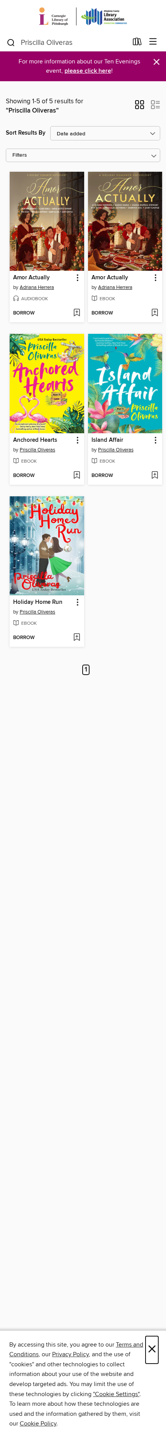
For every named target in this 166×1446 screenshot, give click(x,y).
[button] (139, 107)
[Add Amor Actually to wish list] (76, 313)
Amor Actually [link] (31, 277)
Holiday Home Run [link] (38, 602)
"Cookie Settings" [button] (116, 1394)
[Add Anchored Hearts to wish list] (76, 476)
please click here (87, 71)
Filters (19, 155)
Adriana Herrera (37, 287)
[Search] (11, 42)
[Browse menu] (153, 42)
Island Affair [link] (107, 440)
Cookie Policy (38, 1423)
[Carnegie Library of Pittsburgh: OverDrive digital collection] (83, 16)
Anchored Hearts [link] (35, 440)
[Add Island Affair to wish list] (154, 476)
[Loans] (137, 43)
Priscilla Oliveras (37, 450)
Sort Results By (26, 133)
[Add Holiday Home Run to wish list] (76, 638)
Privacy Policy (70, 1354)
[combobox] (67, 42)
